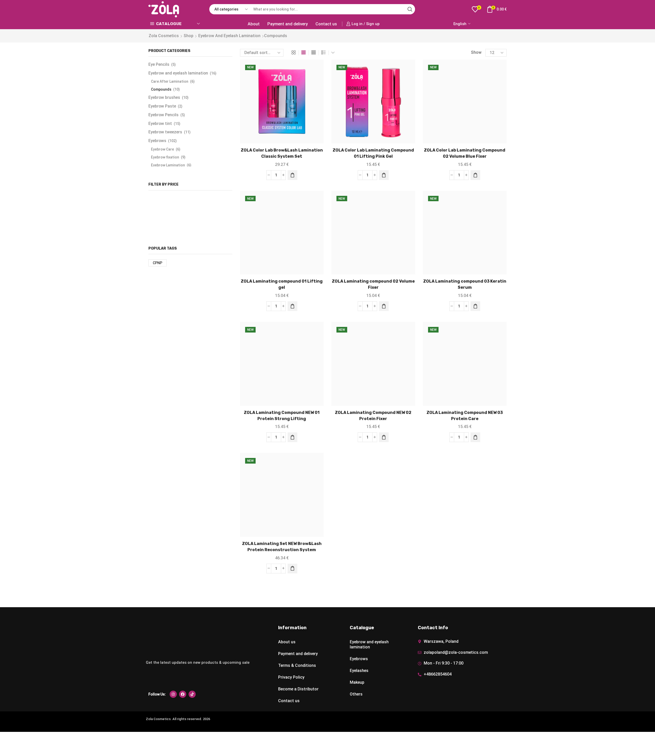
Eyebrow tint (160, 123)
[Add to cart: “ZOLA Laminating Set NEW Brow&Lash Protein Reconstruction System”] (292, 568)
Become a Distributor (298, 689)
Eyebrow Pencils (163, 114)
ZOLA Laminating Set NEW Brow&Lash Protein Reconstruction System (282, 546)
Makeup (357, 682)
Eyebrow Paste (162, 106)
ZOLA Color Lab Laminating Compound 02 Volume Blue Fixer (464, 153)
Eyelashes (359, 670)
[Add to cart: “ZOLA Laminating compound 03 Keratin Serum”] (475, 306)
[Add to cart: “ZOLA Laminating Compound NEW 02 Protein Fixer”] (384, 437)
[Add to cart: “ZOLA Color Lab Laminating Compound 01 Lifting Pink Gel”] (384, 175)
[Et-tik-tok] (192, 694)
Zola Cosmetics (164, 35)
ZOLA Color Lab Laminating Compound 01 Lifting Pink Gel (373, 153)
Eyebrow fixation (165, 157)
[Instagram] (173, 694)
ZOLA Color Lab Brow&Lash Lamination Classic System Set (282, 153)
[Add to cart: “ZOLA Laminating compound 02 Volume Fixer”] (384, 306)
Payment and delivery (287, 24)
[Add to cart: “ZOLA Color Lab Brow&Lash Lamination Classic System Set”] (292, 175)
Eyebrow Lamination (168, 165)
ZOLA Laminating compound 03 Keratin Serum (464, 284)
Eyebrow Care (162, 149)
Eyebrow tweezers (165, 132)
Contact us (326, 24)
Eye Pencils (158, 64)
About (254, 24)
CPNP (157, 263)
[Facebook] (182, 694)
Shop (188, 35)
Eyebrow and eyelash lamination (229, 35)
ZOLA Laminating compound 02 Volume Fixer (373, 284)
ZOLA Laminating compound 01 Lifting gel (282, 284)
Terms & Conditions (297, 665)
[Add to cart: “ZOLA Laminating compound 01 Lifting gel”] (292, 306)
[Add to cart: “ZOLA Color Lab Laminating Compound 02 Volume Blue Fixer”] (475, 175)
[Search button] (410, 9)
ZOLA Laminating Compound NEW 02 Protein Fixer (373, 415)
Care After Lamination (169, 81)
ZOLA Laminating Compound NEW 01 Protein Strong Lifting (282, 415)
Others (356, 694)
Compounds (161, 89)
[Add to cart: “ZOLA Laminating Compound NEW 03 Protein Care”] (475, 437)
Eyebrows (157, 140)
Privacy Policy (291, 677)
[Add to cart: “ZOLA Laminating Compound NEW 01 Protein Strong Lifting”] (292, 437)
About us (287, 641)
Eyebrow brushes (164, 97)
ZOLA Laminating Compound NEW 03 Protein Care (465, 415)
